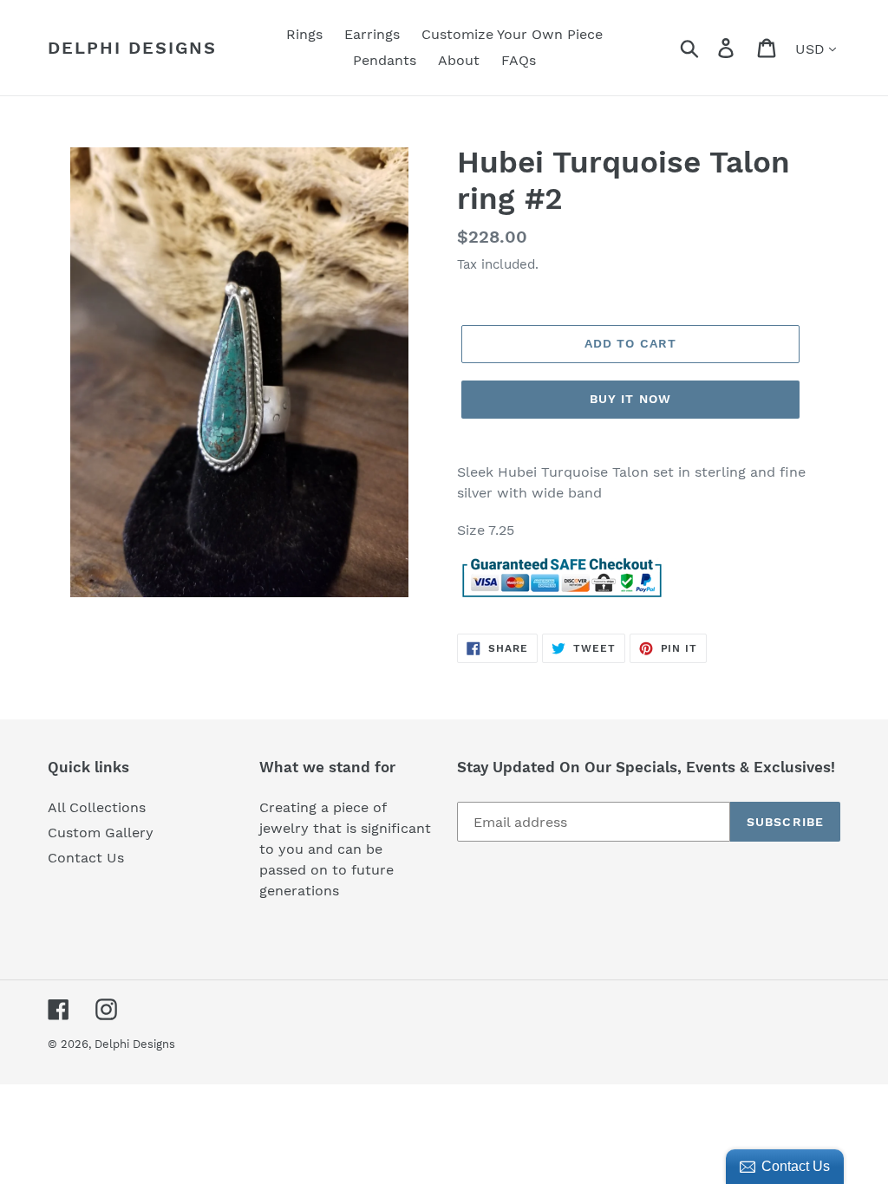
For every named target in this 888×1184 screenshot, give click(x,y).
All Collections (97, 807)
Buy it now (630, 399)
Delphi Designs (132, 47)
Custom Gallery (100, 832)
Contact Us (86, 857)
